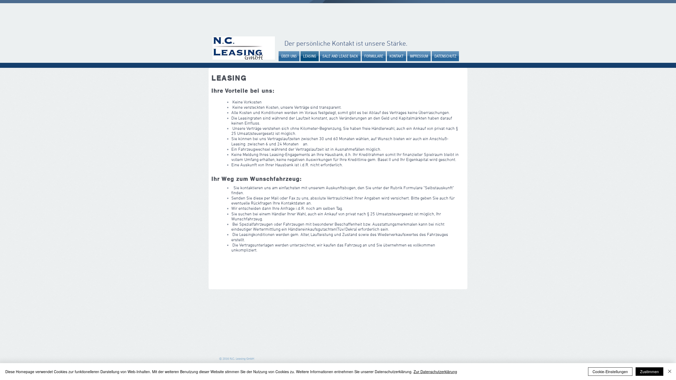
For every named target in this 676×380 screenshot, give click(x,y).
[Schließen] (669, 371)
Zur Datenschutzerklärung (435, 371)
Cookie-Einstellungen (610, 371)
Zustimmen (649, 371)
